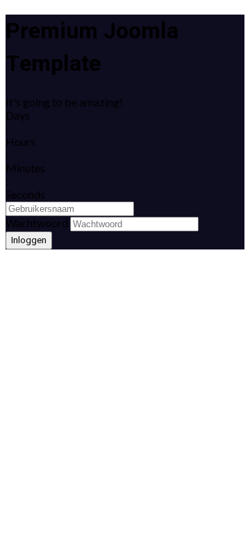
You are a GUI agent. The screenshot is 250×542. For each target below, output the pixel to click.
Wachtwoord (37, 222)
